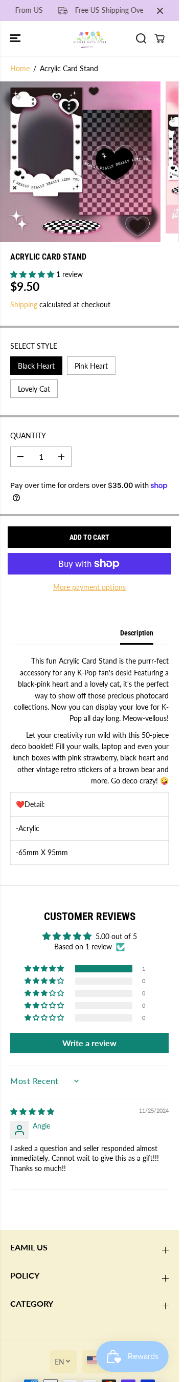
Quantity (28, 435)
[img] (32, 1111)
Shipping (23, 304)
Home (20, 68)
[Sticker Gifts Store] (90, 38)
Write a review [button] (89, 1043)
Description (136, 633)
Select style (33, 346)
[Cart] (159, 38)
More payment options (89, 587)
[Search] (141, 38)
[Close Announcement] (160, 10)
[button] (16, 38)
